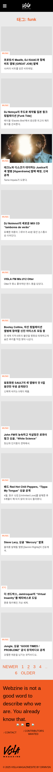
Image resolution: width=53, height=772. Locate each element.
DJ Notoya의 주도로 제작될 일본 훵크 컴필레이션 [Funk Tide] (26, 114)
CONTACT (10, 732)
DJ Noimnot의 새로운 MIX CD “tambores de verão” (22, 225)
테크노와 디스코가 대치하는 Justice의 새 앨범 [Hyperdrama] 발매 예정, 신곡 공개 (26, 171)
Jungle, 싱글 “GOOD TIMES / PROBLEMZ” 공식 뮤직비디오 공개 (24, 648)
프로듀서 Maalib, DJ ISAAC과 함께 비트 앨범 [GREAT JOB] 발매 (24, 62)
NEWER (10, 666)
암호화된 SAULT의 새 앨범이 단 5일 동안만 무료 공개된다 (24, 384)
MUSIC (5, 53)
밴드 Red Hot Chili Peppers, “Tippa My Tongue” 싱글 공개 (25, 488)
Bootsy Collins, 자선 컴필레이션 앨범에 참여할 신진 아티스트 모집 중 (24, 329)
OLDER (28, 673)
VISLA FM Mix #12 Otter (19, 279)
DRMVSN (45, 767)
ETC (4, 587)
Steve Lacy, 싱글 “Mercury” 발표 (24, 542)
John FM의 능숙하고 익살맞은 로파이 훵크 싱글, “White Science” (25, 436)
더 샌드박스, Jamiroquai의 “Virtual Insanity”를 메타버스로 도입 (25, 596)
